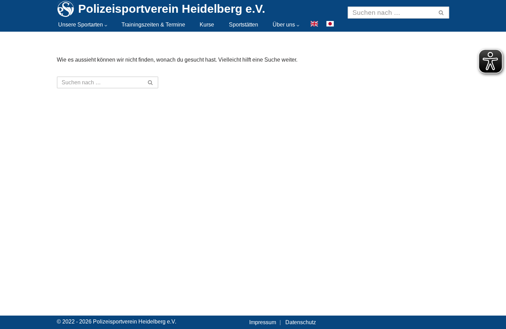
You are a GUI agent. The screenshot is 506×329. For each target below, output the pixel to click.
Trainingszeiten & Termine (153, 25)
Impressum (262, 322)
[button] (106, 25)
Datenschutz (300, 322)
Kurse (207, 25)
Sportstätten (243, 25)
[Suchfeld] (441, 13)
